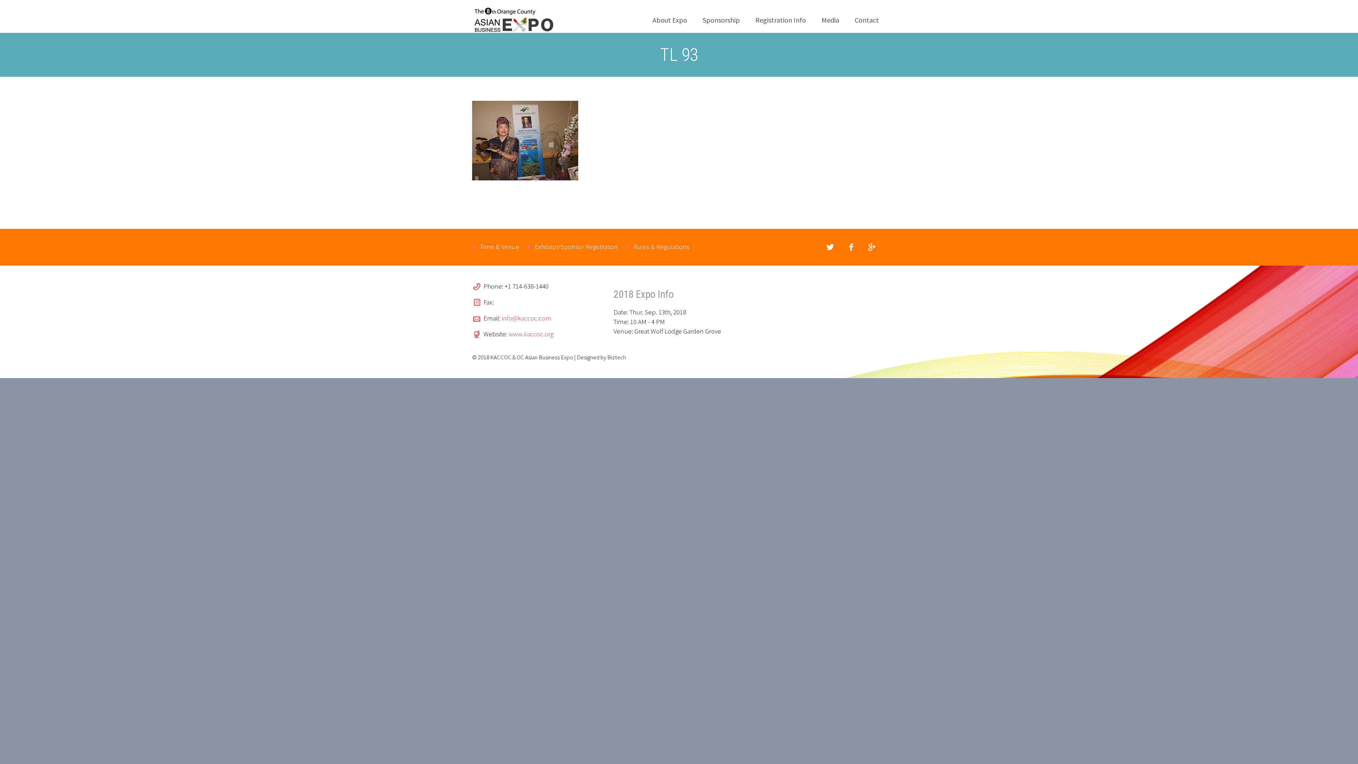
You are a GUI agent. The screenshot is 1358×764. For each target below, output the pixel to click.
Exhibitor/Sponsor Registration (576, 246)
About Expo (669, 20)
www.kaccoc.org (531, 334)
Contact (867, 20)
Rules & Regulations (661, 246)
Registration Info (780, 20)
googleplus (871, 247)
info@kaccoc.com (526, 318)
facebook (851, 247)
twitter (830, 247)
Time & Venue (499, 246)
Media (830, 20)
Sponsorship (721, 20)
